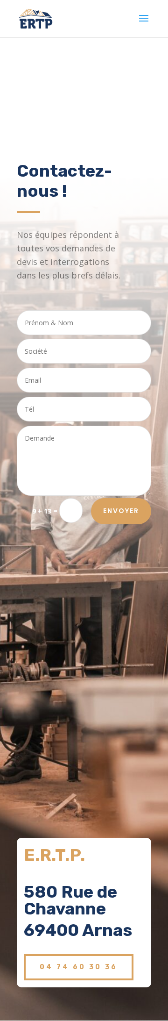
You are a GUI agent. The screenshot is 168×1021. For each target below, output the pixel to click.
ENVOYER (121, 510)
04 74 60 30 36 (79, 967)
